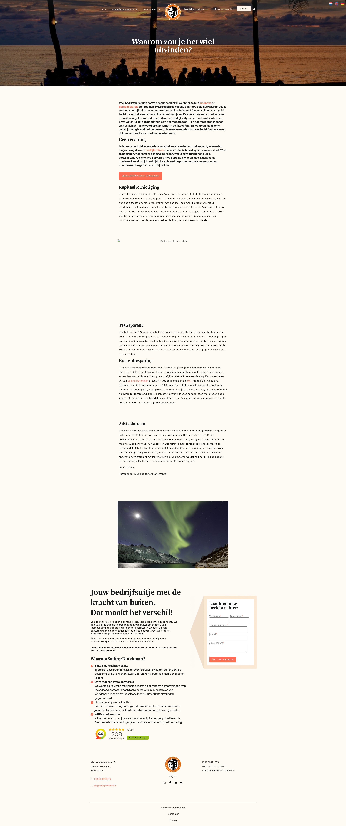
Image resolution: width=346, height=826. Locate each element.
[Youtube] (181, 782)
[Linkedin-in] (175, 782)
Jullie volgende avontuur (123, 9)
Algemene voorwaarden (173, 808)
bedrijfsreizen (155, 150)
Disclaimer (173, 814)
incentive (205, 103)
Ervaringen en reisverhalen (223, 9)
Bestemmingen (150, 9)
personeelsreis (128, 107)
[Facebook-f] (170, 782)
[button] (254, 9)
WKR (189, 381)
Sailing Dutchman (138, 381)
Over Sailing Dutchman (194, 9)
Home (103, 9)
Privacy (173, 820)
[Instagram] (164, 782)
